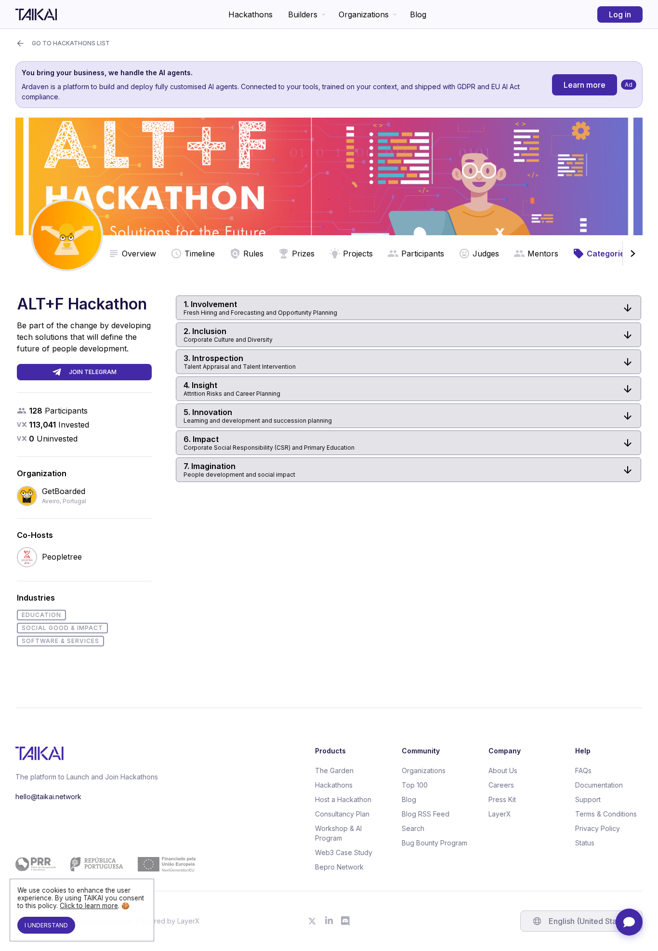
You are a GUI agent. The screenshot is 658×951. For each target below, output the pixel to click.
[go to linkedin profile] (329, 921)
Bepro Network (339, 867)
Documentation (599, 785)
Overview (139, 253)
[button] (408, 307)
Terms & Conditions (606, 814)
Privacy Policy (597, 828)
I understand (46, 925)
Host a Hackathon (343, 799)
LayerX (499, 814)
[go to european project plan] (105, 864)
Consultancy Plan (342, 814)
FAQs (583, 770)
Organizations (364, 14)
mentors (542, 253)
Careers (501, 785)
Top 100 (415, 785)
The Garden (334, 770)
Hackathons (250, 14)
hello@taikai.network (48, 796)
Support (588, 799)
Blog (418, 14)
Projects (358, 253)
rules (253, 253)
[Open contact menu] (629, 922)
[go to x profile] (312, 921)
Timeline (199, 253)
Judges (486, 253)
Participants (422, 253)
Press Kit (502, 799)
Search (413, 828)
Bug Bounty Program (434, 843)
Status (584, 843)
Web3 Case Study (343, 852)
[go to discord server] (346, 921)
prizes (303, 253)
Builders (302, 14)
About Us (502, 770)
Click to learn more (89, 906)
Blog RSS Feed (425, 814)
